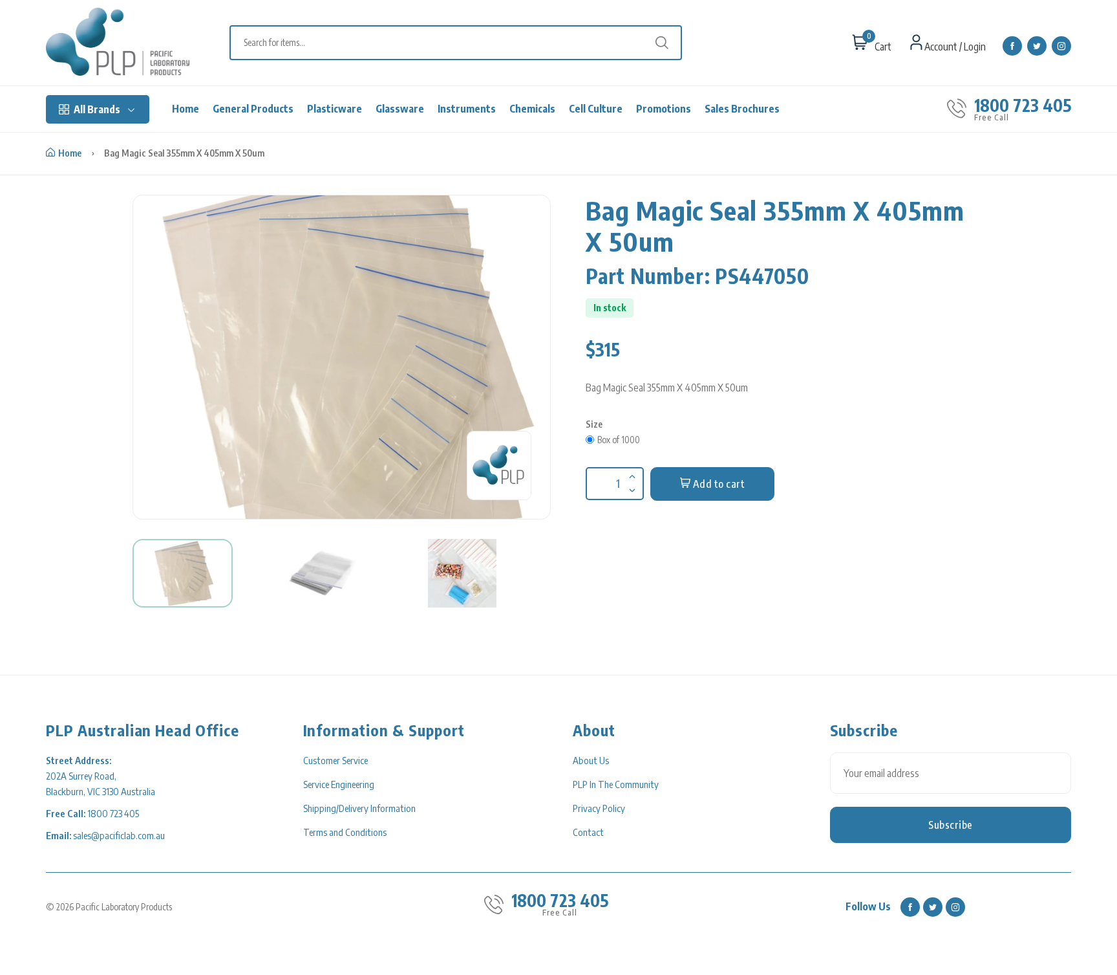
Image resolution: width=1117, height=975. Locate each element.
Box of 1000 (618, 439)
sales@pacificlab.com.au (119, 835)
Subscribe (950, 824)
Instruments (467, 108)
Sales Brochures (742, 108)
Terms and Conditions (345, 832)
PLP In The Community (616, 784)
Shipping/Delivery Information (359, 808)
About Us (591, 760)
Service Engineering (338, 784)
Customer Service (335, 760)
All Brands (97, 109)
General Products (253, 108)
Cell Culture (595, 108)
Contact (588, 832)
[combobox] (462, 43)
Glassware (400, 108)
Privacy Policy (599, 808)
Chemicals (532, 108)
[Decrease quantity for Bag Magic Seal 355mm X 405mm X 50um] (630, 482)
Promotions (663, 108)
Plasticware (334, 108)
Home (185, 108)
